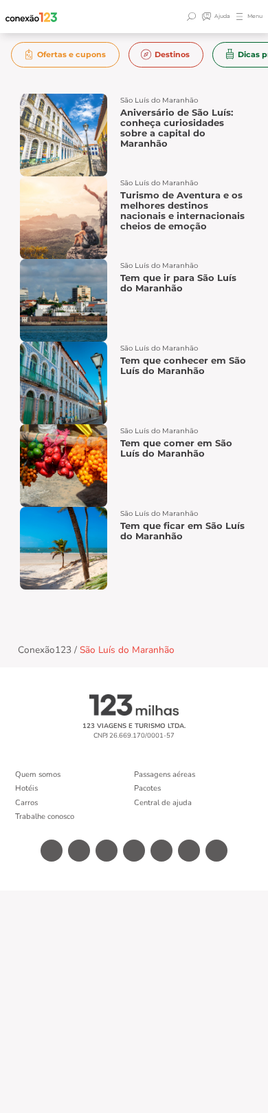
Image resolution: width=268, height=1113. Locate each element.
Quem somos (37, 774)
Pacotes (147, 788)
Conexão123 (44, 649)
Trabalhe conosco (44, 816)
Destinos (172, 54)
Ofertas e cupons (71, 54)
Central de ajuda (163, 803)
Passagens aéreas (164, 774)
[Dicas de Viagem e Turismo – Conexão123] (31, 17)
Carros (26, 803)
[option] (65, 54)
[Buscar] (193, 16)
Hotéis (26, 788)
